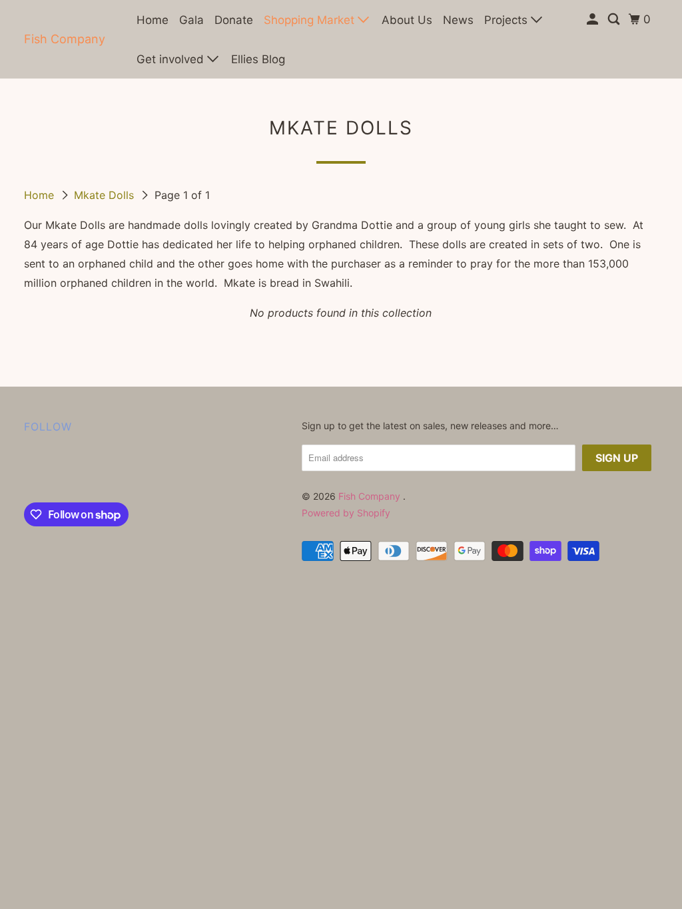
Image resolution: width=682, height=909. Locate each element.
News (458, 20)
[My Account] (593, 20)
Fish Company (64, 39)
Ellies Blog (258, 59)
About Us (407, 20)
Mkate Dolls (105, 195)
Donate (233, 20)
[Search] (614, 20)
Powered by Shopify (346, 512)
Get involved (172, 59)
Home (153, 20)
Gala (191, 20)
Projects (507, 20)
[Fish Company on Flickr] (27, 471)
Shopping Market (311, 20)
